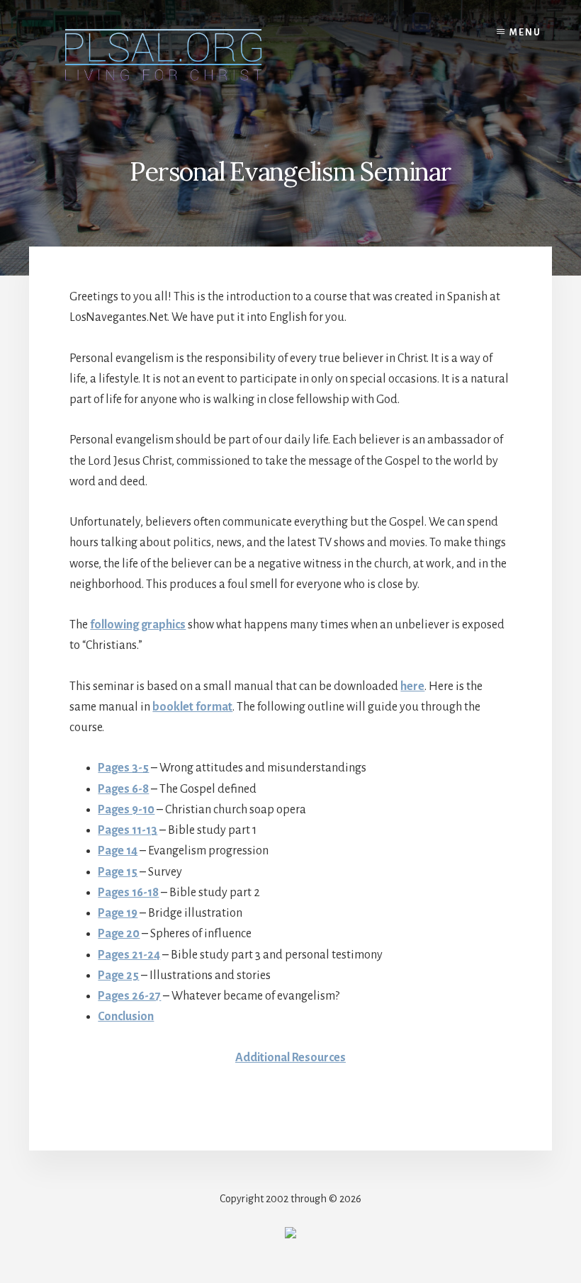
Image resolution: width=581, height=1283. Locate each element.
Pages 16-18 (128, 892)
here (412, 686)
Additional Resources (290, 1057)
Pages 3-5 (123, 768)
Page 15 (117, 872)
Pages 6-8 (123, 789)
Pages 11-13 (127, 830)
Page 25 (118, 975)
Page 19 (117, 913)
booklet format (192, 707)
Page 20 (119, 933)
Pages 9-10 (126, 809)
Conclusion (126, 1016)
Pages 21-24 (129, 955)
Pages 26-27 (129, 996)
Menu (525, 33)
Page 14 (117, 850)
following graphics (138, 624)
